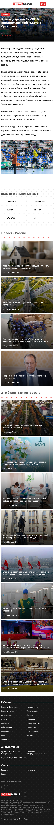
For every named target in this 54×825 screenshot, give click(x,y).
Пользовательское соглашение (14, 758)
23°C (43, 4)
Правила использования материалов (11, 753)
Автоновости (32, 711)
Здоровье (31, 719)
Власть (4, 719)
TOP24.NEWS (6, 35)
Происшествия (7, 731)
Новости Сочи (32, 707)
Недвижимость (33, 723)
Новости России (7, 711)
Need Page (23, 819)
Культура (5, 723)
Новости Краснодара (9, 707)
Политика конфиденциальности (36, 753)
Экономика (5, 739)
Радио (3, 774)
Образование (6, 727)
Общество (31, 727)
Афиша (30, 715)
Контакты (31, 770)
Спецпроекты (32, 731)
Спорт (3, 735)
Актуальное (6, 715)
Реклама (4, 770)
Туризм (30, 735)
